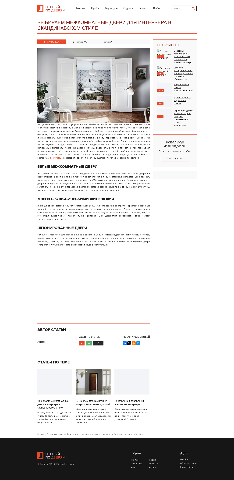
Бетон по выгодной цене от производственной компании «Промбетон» (183, 73)
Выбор (157, 8)
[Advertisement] (93, 283)
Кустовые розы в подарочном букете (182, 100)
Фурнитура (111, 8)
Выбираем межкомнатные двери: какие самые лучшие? (93, 403)
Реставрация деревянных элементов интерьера (129, 403)
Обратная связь (188, 463)
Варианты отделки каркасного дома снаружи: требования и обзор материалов (183, 118)
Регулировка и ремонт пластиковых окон (183, 87)
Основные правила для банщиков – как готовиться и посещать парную (183, 57)
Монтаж (80, 8)
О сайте (184, 459)
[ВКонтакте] (125, 343)
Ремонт (143, 8)
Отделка (128, 8)
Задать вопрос (175, 158)
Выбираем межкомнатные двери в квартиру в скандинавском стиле (53, 404)
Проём (95, 8)
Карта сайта (186, 467)
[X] (129, 343)
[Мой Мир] (138, 343)
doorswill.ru (55, 157)
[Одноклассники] (134, 343)
